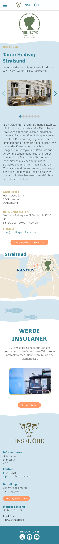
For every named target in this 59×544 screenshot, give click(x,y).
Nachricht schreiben (18, 476)
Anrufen (11, 472)
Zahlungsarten (11, 491)
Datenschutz (10, 456)
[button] (55, 93)
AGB (5, 463)
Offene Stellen (29, 405)
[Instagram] (22, 537)
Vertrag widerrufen (16, 498)
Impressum (9, 459)
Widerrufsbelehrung (15, 487)
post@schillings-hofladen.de (19, 232)
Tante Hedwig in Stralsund (29, 242)
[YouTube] (37, 537)
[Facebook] (29, 537)
